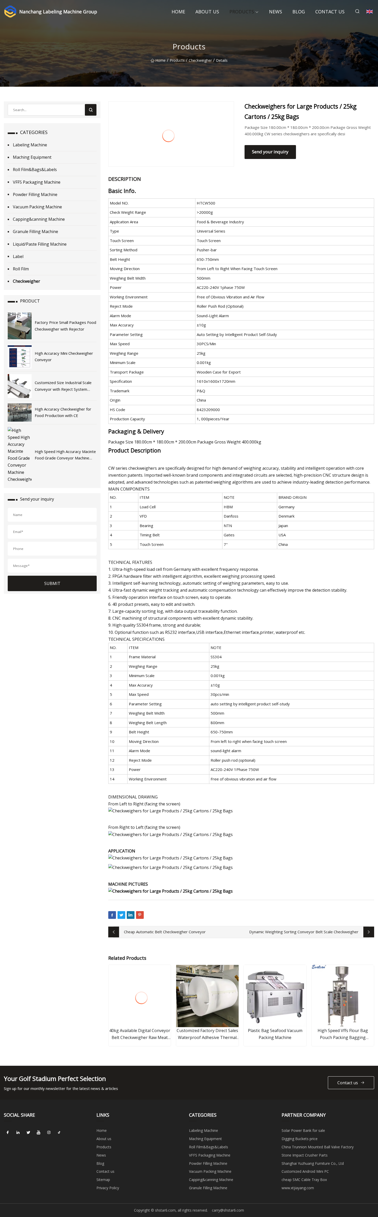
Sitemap (103, 1179)
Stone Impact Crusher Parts (305, 1155)
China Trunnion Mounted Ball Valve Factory (318, 1146)
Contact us (330, 11)
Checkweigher (200, 60)
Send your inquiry (270, 152)
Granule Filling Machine (35, 231)
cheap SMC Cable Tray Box (304, 1179)
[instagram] (49, 1132)
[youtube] (38, 1132)
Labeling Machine (30, 145)
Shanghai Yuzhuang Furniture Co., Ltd (313, 1163)
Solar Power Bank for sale (303, 1130)
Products (241, 11)
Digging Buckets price (300, 1138)
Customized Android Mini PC (305, 1171)
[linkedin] (18, 1132)
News (275, 11)
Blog (298, 11)
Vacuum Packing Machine (37, 207)
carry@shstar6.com (228, 1210)
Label (18, 256)
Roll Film (21, 269)
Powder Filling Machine (35, 194)
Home (178, 11)
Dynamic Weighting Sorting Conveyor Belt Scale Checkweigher (303, 931)
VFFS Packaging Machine (36, 182)
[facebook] (8, 1132)
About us (207, 11)
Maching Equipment (32, 157)
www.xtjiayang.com (298, 1187)
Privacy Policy (107, 1187)
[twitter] (28, 1132)
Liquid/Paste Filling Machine (40, 244)
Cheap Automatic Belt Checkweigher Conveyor (165, 931)
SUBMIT (52, 583)
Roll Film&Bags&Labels (35, 169)
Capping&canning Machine (39, 219)
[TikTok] (59, 1132)
